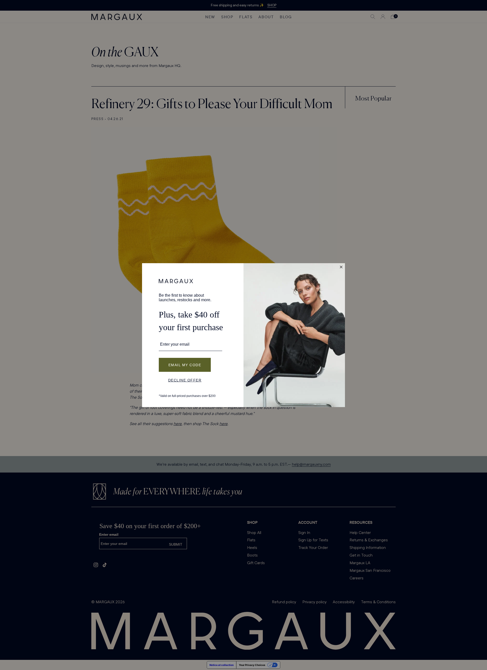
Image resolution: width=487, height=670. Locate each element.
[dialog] (243, 335)
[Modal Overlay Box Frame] (243, 335)
